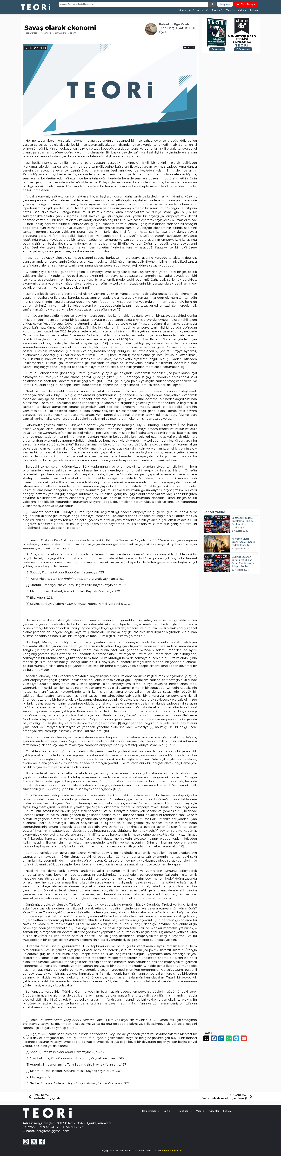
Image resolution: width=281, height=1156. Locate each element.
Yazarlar (200, 1111)
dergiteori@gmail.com (52, 1131)
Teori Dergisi (30, 33)
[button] (185, 10)
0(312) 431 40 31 (47, 1127)
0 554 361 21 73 (72, 1127)
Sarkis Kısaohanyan (171, 1150)
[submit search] (212, 4)
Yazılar (167, 1111)
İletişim (227, 1111)
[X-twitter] (34, 1141)
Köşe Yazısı (46, 33)
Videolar (214, 1111)
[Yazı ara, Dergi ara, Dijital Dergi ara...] (133, 4)
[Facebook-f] (42, 1141)
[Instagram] (26, 1141)
